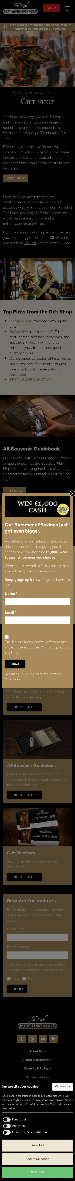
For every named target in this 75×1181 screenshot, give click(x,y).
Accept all (37, 1172)
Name (11, 593)
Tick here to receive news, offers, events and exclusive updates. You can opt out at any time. (37, 647)
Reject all (37, 1145)
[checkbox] (14, 1119)
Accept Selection (37, 1159)
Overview (65, 1086)
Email (11, 612)
